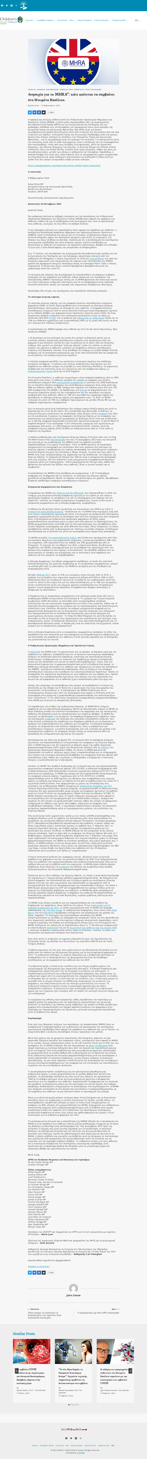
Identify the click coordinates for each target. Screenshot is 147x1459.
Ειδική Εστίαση (90, 1445)
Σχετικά (35, 1445)
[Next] (130, 1371)
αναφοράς (50, 718)
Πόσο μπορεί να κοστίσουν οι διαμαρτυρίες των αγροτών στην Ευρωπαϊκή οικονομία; (44, 1313)
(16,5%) (52, 318)
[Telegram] (16, 5)
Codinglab (81, 1453)
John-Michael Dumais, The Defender (114, 1390)
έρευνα (83, 390)
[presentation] (31, 1351)
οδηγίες (105, 747)
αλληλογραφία (58, 439)
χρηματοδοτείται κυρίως (64, 537)
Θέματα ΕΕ (79, 90)
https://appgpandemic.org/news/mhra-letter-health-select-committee (64, 165)
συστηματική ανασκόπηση (69, 382)
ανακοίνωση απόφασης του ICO (96, 786)
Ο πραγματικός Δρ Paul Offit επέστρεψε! (98, 1311)
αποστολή (35, 651)
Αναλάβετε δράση (47, 1445)
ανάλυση (103, 413)
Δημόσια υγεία (66, 90)
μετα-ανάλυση (96, 258)
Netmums (48, 912)
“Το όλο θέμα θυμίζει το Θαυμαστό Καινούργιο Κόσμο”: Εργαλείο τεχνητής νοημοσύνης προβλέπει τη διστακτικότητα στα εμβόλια (73, 1376)
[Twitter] (7, 5)
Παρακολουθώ (103, 1445)
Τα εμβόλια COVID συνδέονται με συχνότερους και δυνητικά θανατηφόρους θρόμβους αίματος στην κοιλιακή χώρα (31, 1376)
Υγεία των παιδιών (93, 90)
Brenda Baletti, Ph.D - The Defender (31, 1390)
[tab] (68, 1404)
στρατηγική (52, 927)
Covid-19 (31, 90)
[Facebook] (2, 5)
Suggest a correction (38, 1266)
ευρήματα (64, 866)
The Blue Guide (54, 910)
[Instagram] (12, 5)
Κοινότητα (62, 20)
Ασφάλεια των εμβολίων (47, 90)
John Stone (34, 105)
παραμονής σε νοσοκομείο (90, 318)
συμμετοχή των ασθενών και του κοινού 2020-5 (72, 929)
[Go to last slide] (16, 1371)
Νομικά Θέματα (85, 20)
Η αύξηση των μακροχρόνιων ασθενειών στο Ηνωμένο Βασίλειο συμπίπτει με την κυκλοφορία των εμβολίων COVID (115, 1376)
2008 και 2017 (43, 574)
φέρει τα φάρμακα (98, 1045)
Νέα (67, 1445)
